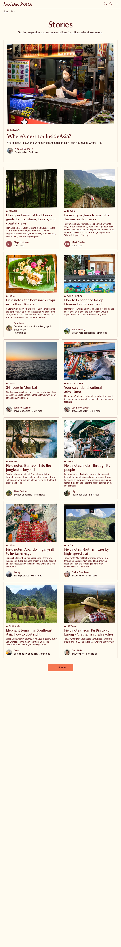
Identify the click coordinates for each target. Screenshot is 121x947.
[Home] (18, 4)
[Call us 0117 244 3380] (105, 4)
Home (6, 11)
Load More (60, 667)
